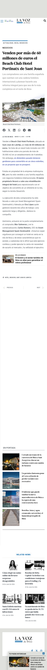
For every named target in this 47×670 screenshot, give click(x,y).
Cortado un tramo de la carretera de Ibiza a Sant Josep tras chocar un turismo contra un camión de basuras (33, 460)
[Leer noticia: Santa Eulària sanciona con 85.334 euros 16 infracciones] (12, 599)
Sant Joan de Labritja (24, 277)
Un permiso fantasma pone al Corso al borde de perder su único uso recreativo (33, 477)
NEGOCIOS (24, 43)
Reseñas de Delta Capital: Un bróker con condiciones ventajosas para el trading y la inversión (35, 578)
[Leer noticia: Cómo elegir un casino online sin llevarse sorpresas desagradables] (12, 565)
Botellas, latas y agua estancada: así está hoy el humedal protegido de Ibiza (32, 514)
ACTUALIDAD (8, 43)
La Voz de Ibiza (7, 137)
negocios (13, 277)
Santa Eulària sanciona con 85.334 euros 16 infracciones (11, 609)
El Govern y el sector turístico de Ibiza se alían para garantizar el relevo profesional (29, 260)
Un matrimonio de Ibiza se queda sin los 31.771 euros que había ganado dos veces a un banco (35, 612)
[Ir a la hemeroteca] (45, 20)
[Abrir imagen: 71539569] (23, 108)
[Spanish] (11, 21)
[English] (7, 21)
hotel (7, 277)
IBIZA (16, 43)
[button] (4, 130)
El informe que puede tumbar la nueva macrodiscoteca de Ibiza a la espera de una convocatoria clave (33, 497)
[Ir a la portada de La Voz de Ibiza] (23, 21)
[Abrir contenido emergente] (1, 21)
